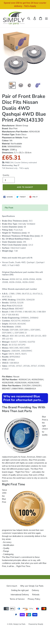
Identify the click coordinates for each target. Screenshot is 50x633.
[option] (12, 85)
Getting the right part (20, 590)
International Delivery (20, 594)
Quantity (6, 175)
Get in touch (12, 586)
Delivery (35, 590)
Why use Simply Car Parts (31, 586)
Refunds (35, 594)
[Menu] (46, 18)
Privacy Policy (34, 599)
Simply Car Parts (19, 624)
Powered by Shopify (36, 624)
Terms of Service (17, 599)
